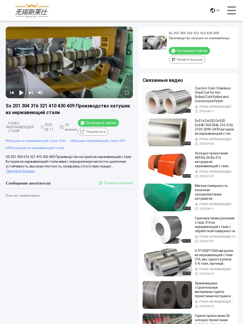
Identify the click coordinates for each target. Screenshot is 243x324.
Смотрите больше (20, 171)
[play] (69, 62)
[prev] (12, 92)
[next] (31, 92)
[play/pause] (21, 92)
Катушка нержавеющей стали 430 (98, 141)
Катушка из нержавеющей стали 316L (37, 141)
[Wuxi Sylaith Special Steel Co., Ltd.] (32, 10)
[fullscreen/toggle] (126, 92)
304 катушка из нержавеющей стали (36, 148)
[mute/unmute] (40, 92)
